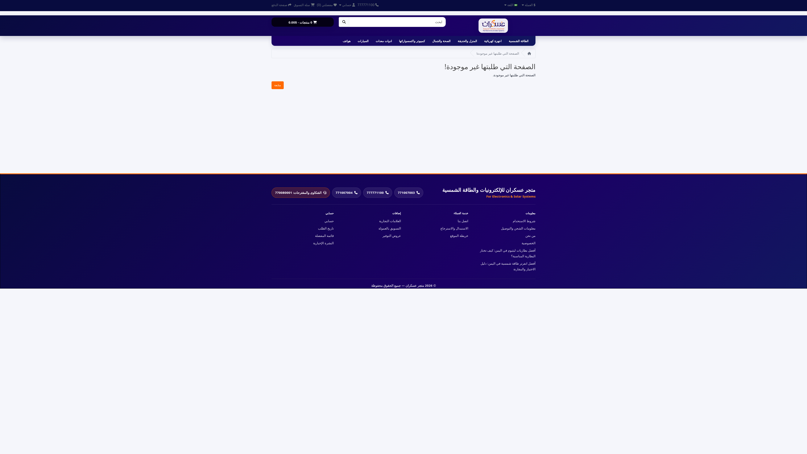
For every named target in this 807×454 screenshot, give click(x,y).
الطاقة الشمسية (519, 41)
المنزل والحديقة (467, 41)
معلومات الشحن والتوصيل (518, 228)
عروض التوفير (391, 236)
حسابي (329, 221)
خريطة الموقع (459, 236)
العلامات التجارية (390, 221)
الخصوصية (528, 243)
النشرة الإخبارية (323, 243)
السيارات (363, 41)
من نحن (530, 236)
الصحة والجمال (441, 41)
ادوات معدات (384, 41)
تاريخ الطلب (326, 228)
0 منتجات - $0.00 (301, 22)
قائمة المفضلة (324, 236)
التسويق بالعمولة (389, 228)
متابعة (277, 85)
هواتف (347, 41)
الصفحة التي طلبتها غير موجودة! (497, 53)
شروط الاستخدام (524, 221)
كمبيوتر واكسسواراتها (412, 41)
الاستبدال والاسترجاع (454, 228)
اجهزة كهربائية (493, 41)
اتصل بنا (463, 221)
